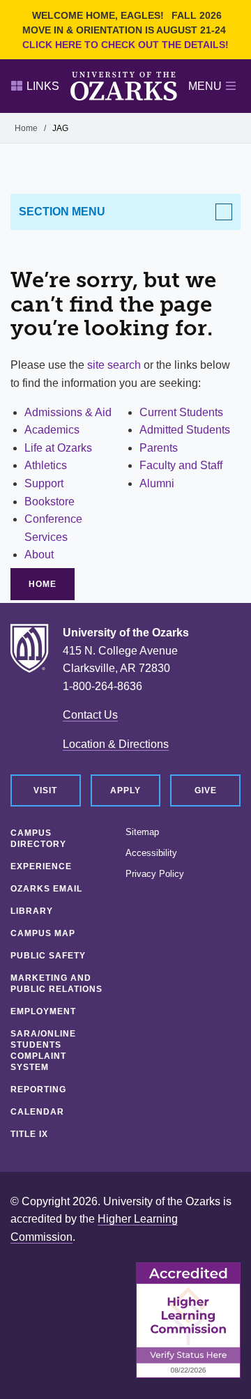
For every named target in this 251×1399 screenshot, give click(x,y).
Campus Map (42, 933)
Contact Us (90, 715)
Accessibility (151, 853)
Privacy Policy (155, 874)
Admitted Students (184, 430)
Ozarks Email (46, 889)
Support (43, 483)
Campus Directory (38, 838)
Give (206, 790)
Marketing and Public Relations (56, 983)
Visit (45, 790)
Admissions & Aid (68, 412)
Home (26, 128)
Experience (41, 866)
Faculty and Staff (180, 465)
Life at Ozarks (58, 448)
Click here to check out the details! (125, 44)
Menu (205, 86)
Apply (125, 790)
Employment (43, 1011)
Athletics (45, 465)
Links (42, 86)
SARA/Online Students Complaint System (43, 1050)
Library (31, 911)
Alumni (156, 483)
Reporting (38, 1089)
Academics (51, 430)
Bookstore (49, 501)
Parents (158, 448)
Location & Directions (116, 744)
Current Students (181, 412)
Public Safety (48, 956)
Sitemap (142, 832)
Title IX (29, 1134)
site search (114, 365)
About (39, 554)
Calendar (37, 1112)
